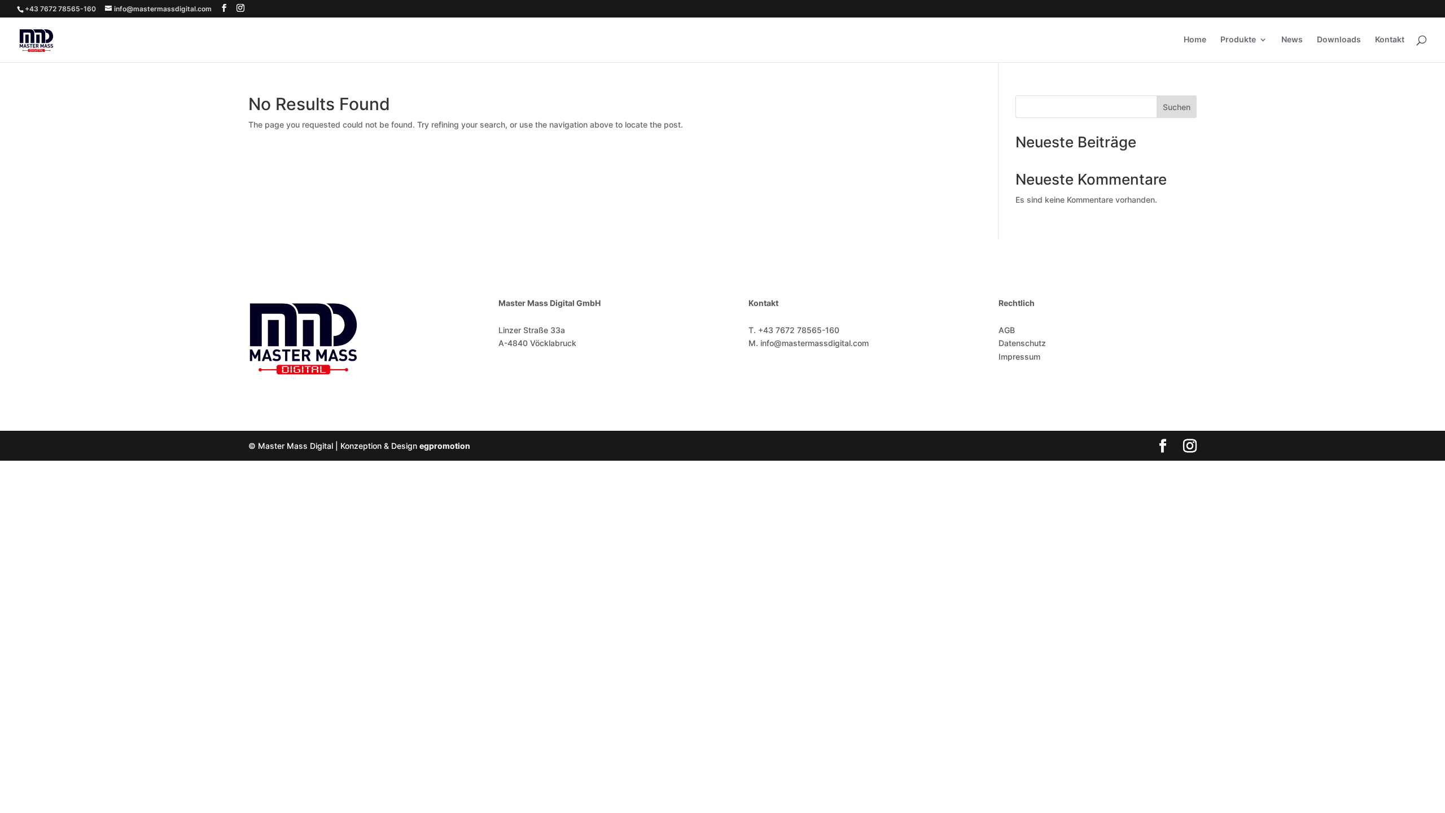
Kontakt (1389, 40)
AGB (1007, 330)
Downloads (1339, 40)
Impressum (1019, 356)
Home (1195, 40)
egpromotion (444, 446)
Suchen (1176, 107)
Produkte (1238, 40)
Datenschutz (1022, 343)
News (1292, 40)
